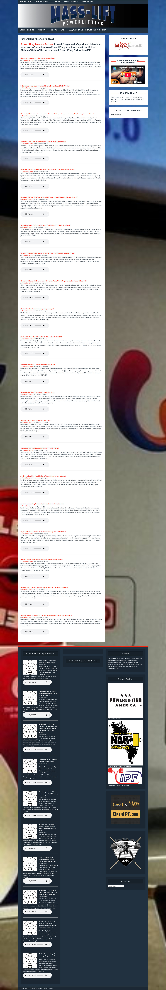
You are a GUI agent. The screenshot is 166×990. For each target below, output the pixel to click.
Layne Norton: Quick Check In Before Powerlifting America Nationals (43, 532)
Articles (57, 2)
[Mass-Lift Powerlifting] (83, 26)
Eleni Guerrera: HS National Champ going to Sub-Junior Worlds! (41, 336)
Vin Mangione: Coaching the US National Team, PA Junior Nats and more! (44, 587)
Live (62, 30)
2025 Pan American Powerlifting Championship (87, 30)
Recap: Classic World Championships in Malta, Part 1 (37, 392)
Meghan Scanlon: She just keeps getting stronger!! (37, 309)
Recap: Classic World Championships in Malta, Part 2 (37, 364)
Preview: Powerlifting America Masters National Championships (41, 559)
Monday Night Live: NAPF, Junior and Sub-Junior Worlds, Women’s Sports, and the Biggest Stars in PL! (53, 281)
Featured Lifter (25, 2)
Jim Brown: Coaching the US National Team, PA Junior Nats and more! (43, 476)
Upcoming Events (27, 30)
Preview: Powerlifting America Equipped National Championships (42, 504)
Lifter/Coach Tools (42, 2)
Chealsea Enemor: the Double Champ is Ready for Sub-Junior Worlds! (43, 142)
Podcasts (42, 30)
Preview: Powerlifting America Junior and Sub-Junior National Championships (46, 615)
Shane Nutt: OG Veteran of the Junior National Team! (37, 58)
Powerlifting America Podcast (37, 44)
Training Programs (71, 2)
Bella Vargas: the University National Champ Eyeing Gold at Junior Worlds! (44, 86)
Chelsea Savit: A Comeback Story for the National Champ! (39, 448)
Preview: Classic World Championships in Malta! (36, 420)
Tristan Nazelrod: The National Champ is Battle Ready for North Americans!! (45, 225)
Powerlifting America (27, 60)
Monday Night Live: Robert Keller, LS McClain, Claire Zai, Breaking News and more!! (47, 253)
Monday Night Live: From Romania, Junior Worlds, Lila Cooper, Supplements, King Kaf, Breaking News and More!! (57, 114)
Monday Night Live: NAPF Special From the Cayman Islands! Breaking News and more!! (48, 197)
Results (54, 30)
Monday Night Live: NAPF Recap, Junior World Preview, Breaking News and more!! (47, 169)
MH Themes (49, 988)
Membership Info (87, 2)
